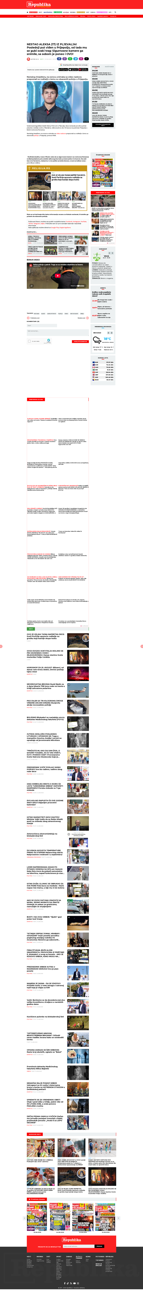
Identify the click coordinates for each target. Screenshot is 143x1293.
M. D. (37, 59)
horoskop (103, 249)
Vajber (43, 223)
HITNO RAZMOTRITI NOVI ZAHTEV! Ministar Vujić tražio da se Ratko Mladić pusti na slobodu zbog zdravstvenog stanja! (45, 820)
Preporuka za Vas (36, 399)
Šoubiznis (69, 1262)
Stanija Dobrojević (115, 16)
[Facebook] (59, 58)
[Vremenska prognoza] (97, 340)
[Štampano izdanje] (37, 1217)
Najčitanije (109, 66)
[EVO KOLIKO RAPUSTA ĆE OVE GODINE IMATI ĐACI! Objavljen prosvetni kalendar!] (78, 807)
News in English (99, 1264)
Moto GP (59, 1270)
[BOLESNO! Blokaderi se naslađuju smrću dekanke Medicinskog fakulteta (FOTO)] (78, 723)
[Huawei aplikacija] (83, 69)
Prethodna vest (35, 318)
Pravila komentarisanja (110, 1264)
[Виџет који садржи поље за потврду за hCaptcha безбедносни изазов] (39, 341)
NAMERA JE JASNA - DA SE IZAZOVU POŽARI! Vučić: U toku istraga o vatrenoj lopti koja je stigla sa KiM (45, 985)
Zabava (92, 12)
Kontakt (108, 1267)
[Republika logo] (39, 4)
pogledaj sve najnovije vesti (103, 125)
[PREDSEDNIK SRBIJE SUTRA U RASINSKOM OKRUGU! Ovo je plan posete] (78, 973)
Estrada (68, 1259)
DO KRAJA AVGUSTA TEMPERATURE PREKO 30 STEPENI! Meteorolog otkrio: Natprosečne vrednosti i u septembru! (45, 852)
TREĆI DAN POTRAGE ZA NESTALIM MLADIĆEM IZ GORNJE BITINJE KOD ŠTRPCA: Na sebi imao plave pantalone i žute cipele (35, 249)
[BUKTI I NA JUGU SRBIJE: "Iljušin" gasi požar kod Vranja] (78, 923)
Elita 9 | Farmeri (79, 1257)
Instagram (76, 221)
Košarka (58, 1264)
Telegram (36, 223)
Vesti (40, 12)
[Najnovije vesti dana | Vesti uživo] (58, 12)
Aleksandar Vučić (41, 16)
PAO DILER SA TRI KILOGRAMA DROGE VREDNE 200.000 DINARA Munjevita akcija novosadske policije (45, 703)
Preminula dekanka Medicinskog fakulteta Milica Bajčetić (42, 1068)
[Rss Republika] (71, 1283)
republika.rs (69, 1287)
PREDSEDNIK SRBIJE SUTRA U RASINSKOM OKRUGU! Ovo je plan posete (42, 969)
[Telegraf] (75, 58)
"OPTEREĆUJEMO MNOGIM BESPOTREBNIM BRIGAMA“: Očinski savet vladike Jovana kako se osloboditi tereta (45, 1036)
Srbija (30, 253)
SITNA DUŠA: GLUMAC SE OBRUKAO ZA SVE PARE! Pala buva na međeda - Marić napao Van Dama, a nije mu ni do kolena (45, 886)
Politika (29, 707)
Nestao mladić (74, 313)
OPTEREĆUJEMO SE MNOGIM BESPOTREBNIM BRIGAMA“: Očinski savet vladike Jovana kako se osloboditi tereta (79, 205)
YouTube (83, 221)
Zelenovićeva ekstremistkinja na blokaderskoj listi (42, 835)
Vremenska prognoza (34, 857)
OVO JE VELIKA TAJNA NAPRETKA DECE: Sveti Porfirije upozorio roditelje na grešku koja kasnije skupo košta (68, 177)
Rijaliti (68, 1261)
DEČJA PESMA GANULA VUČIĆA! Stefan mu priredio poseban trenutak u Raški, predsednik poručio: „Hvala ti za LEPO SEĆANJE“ (45, 1119)
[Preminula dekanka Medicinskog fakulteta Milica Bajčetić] (78, 1073)
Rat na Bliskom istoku (71, 16)
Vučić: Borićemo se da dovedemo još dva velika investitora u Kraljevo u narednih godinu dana (46, 1002)
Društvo (30, 243)
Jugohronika (40, 1261)
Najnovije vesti (35, 1134)
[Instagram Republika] (78, 1283)
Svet (87, 12)
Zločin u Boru (91, 16)
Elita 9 (78, 1261)
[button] (109, 253)
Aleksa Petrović (51, 313)
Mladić (43, 313)
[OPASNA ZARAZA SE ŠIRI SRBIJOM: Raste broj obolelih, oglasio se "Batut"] (78, 1056)
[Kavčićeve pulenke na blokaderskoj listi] (78, 1023)
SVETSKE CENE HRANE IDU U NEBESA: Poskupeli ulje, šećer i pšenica (102, 74)
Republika (109, 1256)
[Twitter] (86, 58)
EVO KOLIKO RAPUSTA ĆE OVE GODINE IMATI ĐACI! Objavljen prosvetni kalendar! (45, 803)
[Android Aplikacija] (63, 69)
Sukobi (49, 1262)
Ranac (66, 313)
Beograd (29, 1261)
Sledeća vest (81, 318)
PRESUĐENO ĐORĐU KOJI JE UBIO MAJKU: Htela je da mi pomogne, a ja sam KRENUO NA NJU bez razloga (66, 239)
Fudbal (58, 1259)
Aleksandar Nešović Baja (55, 16)
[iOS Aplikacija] (73, 69)
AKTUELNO (30, 16)
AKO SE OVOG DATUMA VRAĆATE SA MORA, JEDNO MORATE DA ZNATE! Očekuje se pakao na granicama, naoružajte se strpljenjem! (44, 903)
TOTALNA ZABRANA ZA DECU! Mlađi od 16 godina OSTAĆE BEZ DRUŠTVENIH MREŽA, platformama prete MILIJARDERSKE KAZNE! (102, 107)
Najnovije (96, 66)
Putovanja (100, 1256)
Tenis (58, 1265)
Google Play (55, 227)
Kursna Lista (103, 358)
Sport (58, 1256)
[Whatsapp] (70, 58)
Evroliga (58, 1277)
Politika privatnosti (109, 1270)
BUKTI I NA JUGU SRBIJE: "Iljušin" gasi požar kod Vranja (44, 918)
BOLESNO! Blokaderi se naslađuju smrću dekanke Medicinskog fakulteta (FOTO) (46, 718)
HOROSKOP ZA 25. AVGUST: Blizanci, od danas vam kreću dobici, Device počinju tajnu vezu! (45, 669)
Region (49, 1261)
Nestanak (36, 313)
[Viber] (64, 58)
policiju (36, 135)
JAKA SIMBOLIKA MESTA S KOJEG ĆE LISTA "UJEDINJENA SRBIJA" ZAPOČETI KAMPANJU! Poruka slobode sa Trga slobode (45, 787)
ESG (87, 1261)
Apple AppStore (65, 227)
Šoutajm (58, 1274)
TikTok (30, 223)
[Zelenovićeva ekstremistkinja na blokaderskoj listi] (78, 840)
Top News (99, 1260)
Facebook (69, 221)
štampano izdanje (103, 155)
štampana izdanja (38, 1199)
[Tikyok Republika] (68, 1283)
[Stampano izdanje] (103, 173)
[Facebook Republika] (65, 1283)
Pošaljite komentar (80, 341)
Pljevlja (60, 313)
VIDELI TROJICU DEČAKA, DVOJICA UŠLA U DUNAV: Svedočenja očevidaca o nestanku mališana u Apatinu (35, 239)
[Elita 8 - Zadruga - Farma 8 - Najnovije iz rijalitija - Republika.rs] (102, 12)
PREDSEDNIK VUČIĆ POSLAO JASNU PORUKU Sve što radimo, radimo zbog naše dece (44, 769)
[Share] (69, 668)
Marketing (109, 1268)
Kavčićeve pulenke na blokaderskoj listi (45, 1017)
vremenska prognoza (103, 326)
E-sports (59, 1276)
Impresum (109, 1259)
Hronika (73, 12)
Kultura (68, 1264)
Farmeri (78, 1262)
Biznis (88, 1256)
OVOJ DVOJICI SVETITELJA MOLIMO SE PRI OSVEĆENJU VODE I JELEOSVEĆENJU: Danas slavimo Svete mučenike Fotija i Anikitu (35, 205)
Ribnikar (82, 16)
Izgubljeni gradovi (102, 16)
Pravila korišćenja (109, 1261)
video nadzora (61, 133)
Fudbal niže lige (59, 1261)
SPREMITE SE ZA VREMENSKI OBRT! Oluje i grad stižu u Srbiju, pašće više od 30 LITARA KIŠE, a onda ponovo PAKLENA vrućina (45, 1103)
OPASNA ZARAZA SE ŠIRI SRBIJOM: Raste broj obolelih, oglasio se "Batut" (44, 1051)
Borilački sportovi (59, 1267)
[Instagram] (81, 58)
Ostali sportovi (58, 1272)
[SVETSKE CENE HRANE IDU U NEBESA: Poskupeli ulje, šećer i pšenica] (41, 1147)
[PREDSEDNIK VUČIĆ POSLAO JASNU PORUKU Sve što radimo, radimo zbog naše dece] (78, 773)
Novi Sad (97, 333)
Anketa (103, 288)
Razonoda (69, 1265)
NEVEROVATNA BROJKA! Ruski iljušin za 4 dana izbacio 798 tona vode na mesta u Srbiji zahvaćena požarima (46, 686)
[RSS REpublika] (74, 1283)
